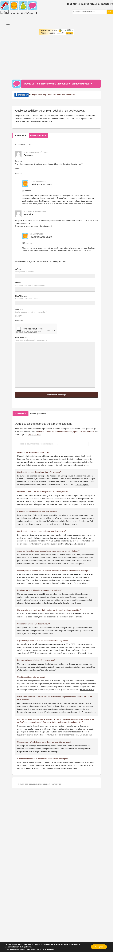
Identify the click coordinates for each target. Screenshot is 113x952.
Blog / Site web (21, 296)
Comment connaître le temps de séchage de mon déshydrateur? (44, 742)
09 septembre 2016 (31, 152)
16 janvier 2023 (36, 234)
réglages (50, 949)
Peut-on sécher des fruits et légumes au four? (36, 660)
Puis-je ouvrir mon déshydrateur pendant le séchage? (39, 590)
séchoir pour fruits (52, 784)
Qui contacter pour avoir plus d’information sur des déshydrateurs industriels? (49, 610)
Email (18, 283)
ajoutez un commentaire (83, 431)
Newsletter (19, 310)
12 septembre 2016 (37, 181)
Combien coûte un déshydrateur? (31, 677)
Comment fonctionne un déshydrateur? (33, 624)
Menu (8, 24)
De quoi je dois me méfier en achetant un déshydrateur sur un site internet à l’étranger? (53, 570)
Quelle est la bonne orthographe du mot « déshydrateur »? (41, 531)
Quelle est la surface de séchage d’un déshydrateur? (39, 472)
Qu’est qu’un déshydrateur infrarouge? (33, 452)
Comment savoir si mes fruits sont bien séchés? (37, 511)
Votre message (21, 338)
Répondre (44, 152)
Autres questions (38, 135)
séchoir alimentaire (33, 784)
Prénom (18, 269)
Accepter (99, 947)
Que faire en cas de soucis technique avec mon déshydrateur (42, 492)
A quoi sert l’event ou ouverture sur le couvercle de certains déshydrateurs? (48, 551)
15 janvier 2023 (30, 211)
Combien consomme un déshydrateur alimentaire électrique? (42, 758)
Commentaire (20, 135)
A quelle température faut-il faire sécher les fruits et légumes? (42, 640)
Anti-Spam (19, 320)
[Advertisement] (56, 57)
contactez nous (34, 434)
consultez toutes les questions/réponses (54, 431)
